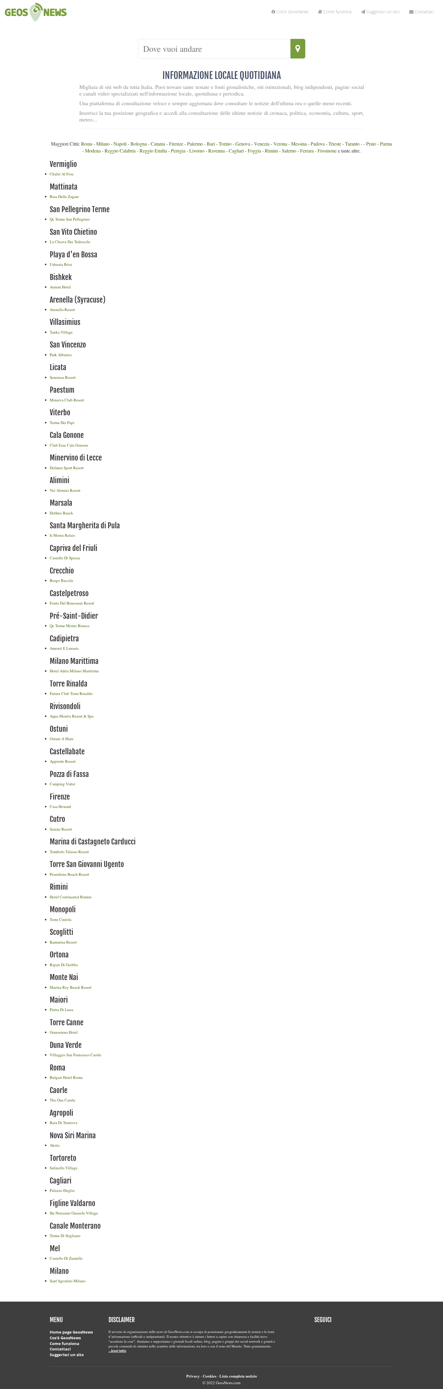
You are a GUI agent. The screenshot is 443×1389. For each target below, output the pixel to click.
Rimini (271, 150)
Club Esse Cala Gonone (69, 445)
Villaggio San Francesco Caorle (75, 1054)
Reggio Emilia (153, 150)
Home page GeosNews (71, 1332)
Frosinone (327, 150)
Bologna (138, 143)
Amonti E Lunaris (64, 648)
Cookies (209, 1376)
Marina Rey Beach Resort (71, 987)
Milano (103, 143)
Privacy (193, 1376)
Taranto (352, 143)
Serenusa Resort (63, 377)
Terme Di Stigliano (65, 1235)
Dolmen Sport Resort (67, 467)
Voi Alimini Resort (65, 490)
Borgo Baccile (61, 580)
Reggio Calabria (120, 150)
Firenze (176, 143)
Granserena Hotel (64, 1032)
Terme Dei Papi (62, 422)
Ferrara (307, 150)
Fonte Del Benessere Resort (72, 603)
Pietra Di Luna (61, 1009)
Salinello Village (63, 1168)
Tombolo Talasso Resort (69, 851)
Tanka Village (61, 332)
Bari (211, 143)
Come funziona (64, 1343)
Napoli (120, 143)
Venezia (261, 143)
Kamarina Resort (63, 942)
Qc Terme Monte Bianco (70, 625)
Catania (158, 143)
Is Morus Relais (62, 535)
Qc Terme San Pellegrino (70, 219)
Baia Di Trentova (63, 1122)
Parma (386, 143)
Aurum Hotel (60, 287)
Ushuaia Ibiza (61, 264)
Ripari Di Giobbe (64, 964)
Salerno (289, 150)
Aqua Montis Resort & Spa (71, 716)
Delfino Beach (61, 513)
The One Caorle (62, 1100)
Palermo (195, 143)
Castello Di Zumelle (66, 1258)
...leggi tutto (117, 1350)
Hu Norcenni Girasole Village (74, 1213)
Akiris (55, 1145)
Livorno (196, 150)
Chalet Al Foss (62, 174)
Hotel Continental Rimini (71, 897)
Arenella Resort (62, 309)
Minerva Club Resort (67, 400)
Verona (280, 143)
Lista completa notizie (238, 1376)
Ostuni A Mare (62, 738)
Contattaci (60, 1349)
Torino (225, 143)
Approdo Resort (63, 761)
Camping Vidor (62, 784)
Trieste (334, 143)
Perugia (178, 150)
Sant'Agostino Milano (68, 1281)
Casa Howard (60, 806)
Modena (93, 150)
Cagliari (236, 150)
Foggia (254, 150)
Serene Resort (61, 829)
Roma (86, 143)
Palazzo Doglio (62, 1190)
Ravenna (216, 150)
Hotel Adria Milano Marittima (74, 671)
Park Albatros (61, 354)
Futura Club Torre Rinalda (71, 693)
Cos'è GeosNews (65, 1337)
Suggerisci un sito (67, 1354)
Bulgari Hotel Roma (66, 1077)
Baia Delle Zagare (64, 196)
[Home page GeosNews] (2, 16)
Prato (371, 143)
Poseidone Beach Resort (69, 874)
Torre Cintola (60, 919)
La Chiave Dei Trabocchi (70, 241)
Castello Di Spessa (65, 558)
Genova (242, 143)
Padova (318, 143)
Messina (299, 143)
